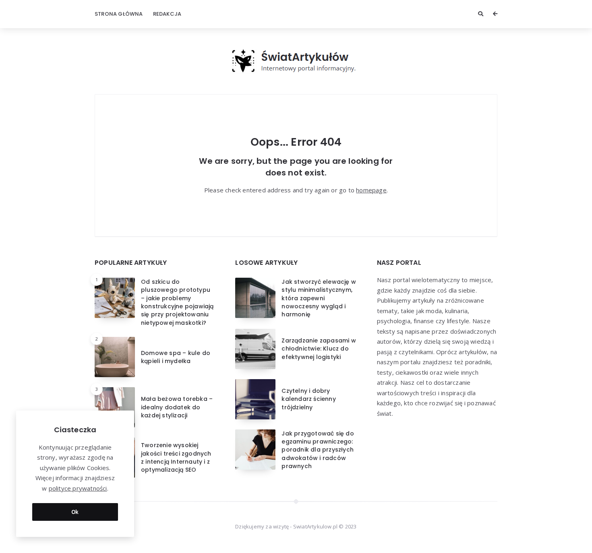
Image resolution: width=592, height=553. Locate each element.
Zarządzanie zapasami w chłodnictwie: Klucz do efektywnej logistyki (319, 348)
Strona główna (119, 14)
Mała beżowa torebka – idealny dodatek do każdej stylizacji (177, 407)
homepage (371, 190)
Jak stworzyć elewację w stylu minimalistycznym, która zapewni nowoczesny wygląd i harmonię (319, 298)
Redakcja (167, 14)
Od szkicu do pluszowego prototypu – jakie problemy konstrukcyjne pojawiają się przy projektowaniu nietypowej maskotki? (177, 302)
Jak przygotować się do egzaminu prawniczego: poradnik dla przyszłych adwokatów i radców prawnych (318, 449)
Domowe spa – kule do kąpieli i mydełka (175, 357)
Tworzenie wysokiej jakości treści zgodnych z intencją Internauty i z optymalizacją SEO (176, 457)
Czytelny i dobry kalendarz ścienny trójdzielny (308, 399)
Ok (75, 512)
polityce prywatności (78, 488)
